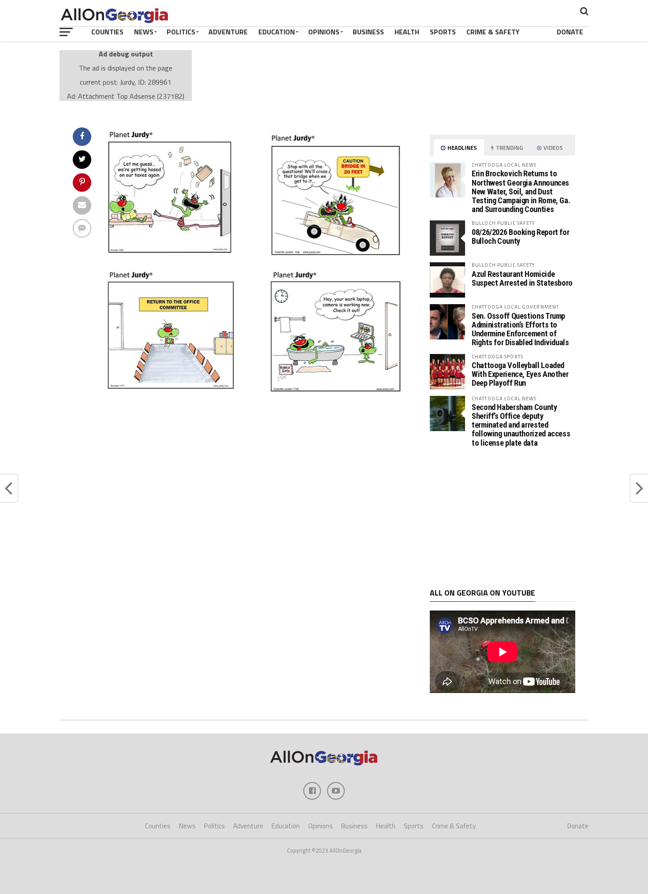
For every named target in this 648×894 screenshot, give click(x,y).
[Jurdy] (256, 393)
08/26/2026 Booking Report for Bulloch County (520, 236)
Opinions (323, 31)
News (143, 31)
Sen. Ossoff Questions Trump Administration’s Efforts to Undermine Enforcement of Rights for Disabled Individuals (520, 329)
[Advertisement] (502, 518)
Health (407, 31)
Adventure (228, 31)
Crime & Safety (493, 31)
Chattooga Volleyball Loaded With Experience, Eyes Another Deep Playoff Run (520, 374)
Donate (570, 31)
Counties (107, 31)
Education (276, 31)
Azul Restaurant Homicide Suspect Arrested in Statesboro (522, 278)
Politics (181, 31)
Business (368, 31)
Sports (443, 31)
